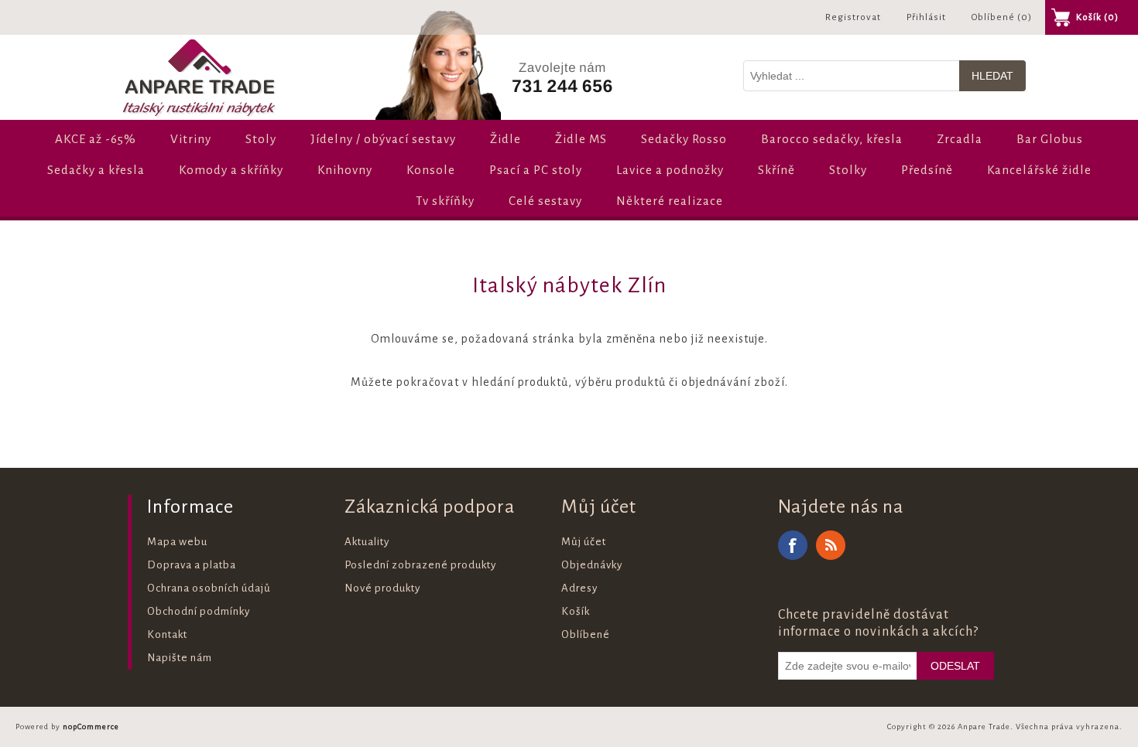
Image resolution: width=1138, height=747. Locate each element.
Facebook (792, 545)
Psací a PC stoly (535, 169)
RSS (830, 545)
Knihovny (344, 169)
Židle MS (581, 138)
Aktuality (366, 541)
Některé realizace (669, 200)
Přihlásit (926, 17)
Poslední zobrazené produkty (420, 565)
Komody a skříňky (231, 169)
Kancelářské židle (1039, 169)
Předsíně (927, 169)
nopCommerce (91, 726)
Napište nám (179, 657)
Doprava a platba (191, 565)
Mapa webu (177, 541)
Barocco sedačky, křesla (832, 138)
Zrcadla (959, 138)
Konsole (430, 169)
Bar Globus (1049, 138)
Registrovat (853, 17)
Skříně (776, 169)
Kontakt (167, 634)
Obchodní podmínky (198, 611)
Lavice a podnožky (670, 169)
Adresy (579, 588)
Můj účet (583, 541)
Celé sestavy (545, 200)
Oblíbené (585, 634)
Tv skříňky (445, 200)
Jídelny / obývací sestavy (383, 138)
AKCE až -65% (95, 138)
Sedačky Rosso (684, 138)
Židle (505, 138)
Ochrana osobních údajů (209, 588)
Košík (575, 611)
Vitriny (190, 138)
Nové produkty (382, 588)
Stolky (848, 169)
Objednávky (591, 565)
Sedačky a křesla (96, 169)
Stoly (260, 138)
